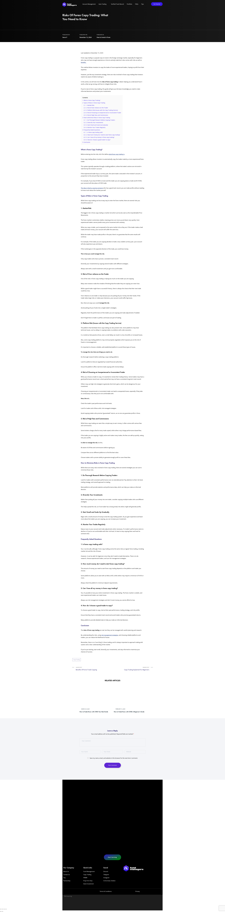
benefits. (83, 62)
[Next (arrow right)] (2, 911)
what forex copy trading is (116, 154)
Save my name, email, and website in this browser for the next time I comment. (114, 758)
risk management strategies (109, 635)
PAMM (85, 877)
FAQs (136, 4)
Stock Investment (88, 884)
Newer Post (136, 669)
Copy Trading (76, 659)
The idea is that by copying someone (92, 188)
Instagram (106, 877)
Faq (64, 877)
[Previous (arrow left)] (0, 911)
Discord (105, 871)
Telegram (106, 874)
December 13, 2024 (86, 37)
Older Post (86, 669)
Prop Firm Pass (87, 881)
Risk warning (68, 896)
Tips (142, 4)
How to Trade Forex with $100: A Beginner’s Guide (129, 712)
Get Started (156, 4)
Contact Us (66, 874)
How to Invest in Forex (103, 37)
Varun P (64, 37)
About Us (66, 871)
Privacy (137, 891)
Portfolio (129, 4)
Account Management (89, 4)
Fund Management (89, 871)
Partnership (66, 881)
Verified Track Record (117, 4)
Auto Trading (102, 4)
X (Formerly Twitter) (109, 881)
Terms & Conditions (106, 891)
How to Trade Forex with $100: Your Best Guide (94, 712)
